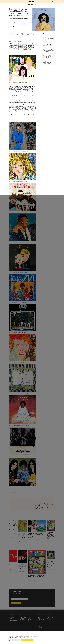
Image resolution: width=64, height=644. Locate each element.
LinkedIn (29, 618)
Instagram (30, 616)
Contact (39, 618)
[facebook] (9, 26)
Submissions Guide (36, 508)
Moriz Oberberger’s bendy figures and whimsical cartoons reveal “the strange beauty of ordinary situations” (48, 39)
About (39, 616)
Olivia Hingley (13, 22)
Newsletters (40, 627)
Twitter (29, 621)
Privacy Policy (40, 621)
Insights (39, 626)
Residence (49, 616)
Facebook (30, 620)
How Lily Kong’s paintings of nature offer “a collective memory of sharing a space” (48, 50)
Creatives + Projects (22, 617)
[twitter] (11, 26)
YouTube (29, 619)
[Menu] (54, 5)
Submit (39, 617)
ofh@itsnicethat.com (48, 505)
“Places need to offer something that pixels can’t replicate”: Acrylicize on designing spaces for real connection (48, 56)
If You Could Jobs (50, 619)
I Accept (23, 640)
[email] (13, 26)
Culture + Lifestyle (22, 619)
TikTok (29, 617)
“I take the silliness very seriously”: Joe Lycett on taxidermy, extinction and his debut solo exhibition (47, 62)
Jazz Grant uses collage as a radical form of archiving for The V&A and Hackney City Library (48, 45)
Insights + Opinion (22, 616)
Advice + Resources (22, 618)
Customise (10, 640)
